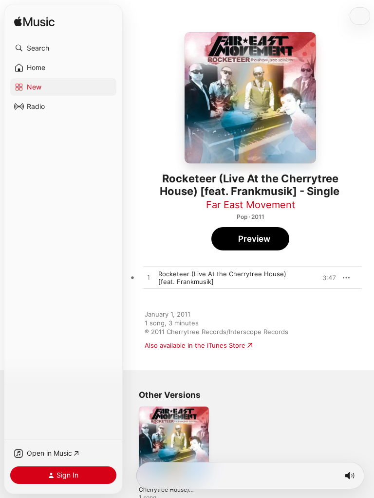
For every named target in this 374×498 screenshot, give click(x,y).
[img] (34, 22)
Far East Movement (250, 205)
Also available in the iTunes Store (195, 345)
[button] (63, 48)
